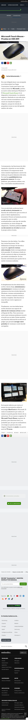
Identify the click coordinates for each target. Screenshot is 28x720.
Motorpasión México (19, 709)
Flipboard (8, 63)
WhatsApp (8, 595)
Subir (22, 652)
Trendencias (5, 690)
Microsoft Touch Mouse (10, 93)
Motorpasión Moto (18, 682)
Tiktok (12, 598)
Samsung (17, 629)
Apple (3, 629)
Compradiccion (5, 695)
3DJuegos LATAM (18, 702)
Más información (5, 718)
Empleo (4, 635)
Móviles (16, 623)
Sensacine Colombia (19, 707)
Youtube (17, 595)
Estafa (12, 29)
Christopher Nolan (21, 29)
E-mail (11, 63)
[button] (13, 76)
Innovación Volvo (16, 15)
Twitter (5, 63)
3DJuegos (16, 660)
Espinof (16, 673)
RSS (3, 598)
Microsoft (23, 432)
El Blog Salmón (18, 690)
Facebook (2, 63)
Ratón (17, 432)
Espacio (4, 623)
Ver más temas (6, 640)
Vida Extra (16, 663)
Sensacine (17, 670)
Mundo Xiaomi (5, 669)
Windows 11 (17, 635)
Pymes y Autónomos (19, 692)
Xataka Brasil (5, 705)
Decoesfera (4, 692)
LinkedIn (9, 598)
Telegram (23, 595)
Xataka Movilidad (18, 626)
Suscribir (23, 584)
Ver (14, 503)
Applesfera (4, 665)
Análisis (16, 620)
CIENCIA (22, 5)
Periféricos (10, 432)
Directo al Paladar (6, 680)
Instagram (20, 595)
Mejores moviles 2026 (18, 572)
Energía (4, 626)
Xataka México (5, 702)
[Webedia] (24, 1)
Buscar (26, 646)
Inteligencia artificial (7, 632)
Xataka (3, 660)
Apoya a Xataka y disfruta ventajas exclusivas (14, 608)
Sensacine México (18, 705)
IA (8, 29)
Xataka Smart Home (6, 667)
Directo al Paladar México (6, 710)
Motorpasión (17, 680)
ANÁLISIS (3, 5)
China (4, 29)
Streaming (4, 620)
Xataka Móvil (5, 663)
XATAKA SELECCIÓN (13, 5)
